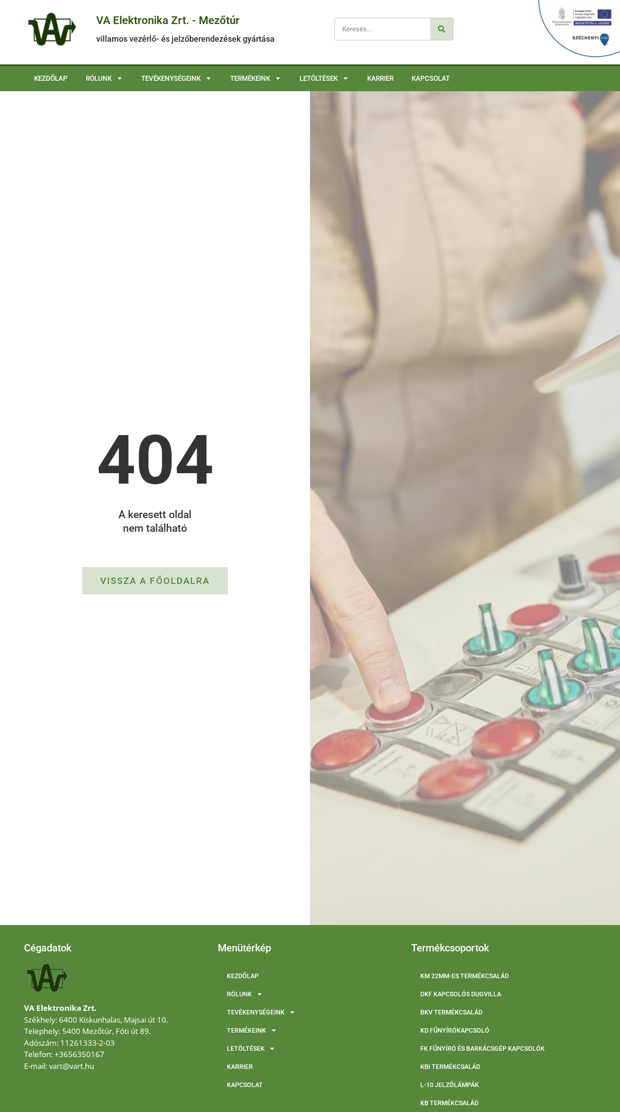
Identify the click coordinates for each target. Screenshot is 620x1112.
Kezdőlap (51, 78)
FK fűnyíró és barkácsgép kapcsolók (482, 1048)
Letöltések (319, 78)
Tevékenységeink (171, 78)
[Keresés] (441, 29)
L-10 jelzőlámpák (449, 1084)
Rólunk (99, 78)
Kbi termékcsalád (450, 1066)
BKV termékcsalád (451, 1012)
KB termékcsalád (449, 1103)
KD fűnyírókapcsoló (454, 1030)
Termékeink (250, 78)
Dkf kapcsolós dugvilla (460, 994)
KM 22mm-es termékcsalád (464, 976)
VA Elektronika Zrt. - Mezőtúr (168, 20)
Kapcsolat (431, 78)
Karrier (380, 78)
